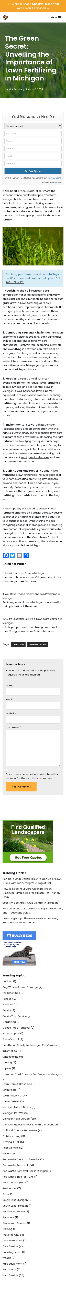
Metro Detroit (11, 1101)
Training (7, 1229)
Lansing (7, 1062)
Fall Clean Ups (11, 993)
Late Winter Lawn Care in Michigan (24, 573)
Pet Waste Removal (15, 1165)
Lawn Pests (10, 1090)
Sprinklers (8, 1217)
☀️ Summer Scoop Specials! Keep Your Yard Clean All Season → (33, 6)
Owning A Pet (11, 1142)
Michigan (8, 199)
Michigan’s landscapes (35, 457)
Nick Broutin (15, 89)
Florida (7, 1010)
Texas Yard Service (14, 1223)
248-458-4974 (15, 282)
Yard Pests (9, 1269)
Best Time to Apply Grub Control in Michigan (30, 902)
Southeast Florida (14, 1211)
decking (7, 981)
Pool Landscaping (14, 1182)
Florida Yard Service (15, 1016)
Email (10, 699)
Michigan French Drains (17, 1107)
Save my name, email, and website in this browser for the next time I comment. (32, 776)
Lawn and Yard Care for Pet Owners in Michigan (32, 1074)
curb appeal (50, 475)
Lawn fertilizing (29, 303)
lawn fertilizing (37, 644)
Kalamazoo (10, 1051)
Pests (6, 1153)
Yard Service (10, 1275)
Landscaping (10, 1056)
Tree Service (10, 1246)
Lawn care (18, 644)
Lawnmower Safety (15, 1095)
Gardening (9, 1022)
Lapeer (7, 1068)
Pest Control (28, 378)
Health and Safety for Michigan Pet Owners (30, 1045)
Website (11, 713)
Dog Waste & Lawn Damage (20, 987)
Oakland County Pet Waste (20, 1130)
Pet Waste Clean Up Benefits (21, 1159)
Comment (13, 727)
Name (10, 685)
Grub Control (11, 1039)
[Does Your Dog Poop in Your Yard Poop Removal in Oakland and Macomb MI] (6, 17)
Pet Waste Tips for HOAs (18, 1176)
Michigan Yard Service (16, 1119)
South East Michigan (15, 1200)
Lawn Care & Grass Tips (17, 1084)
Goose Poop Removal (16, 1027)
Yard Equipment (13, 1263)
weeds (7, 1258)
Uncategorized (12, 1252)
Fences (7, 998)
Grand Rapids (11, 1033)
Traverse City (11, 1234)
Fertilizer (8, 1004)
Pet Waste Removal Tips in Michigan (25, 1171)
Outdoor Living (11, 1136)
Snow (6, 1194)
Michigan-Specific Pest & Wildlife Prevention (30, 1124)
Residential (9, 1188)
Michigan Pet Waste (15, 1113)
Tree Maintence (12, 1240)
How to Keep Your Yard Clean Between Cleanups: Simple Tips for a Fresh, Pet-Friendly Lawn (31, 893)
